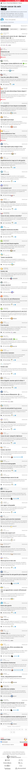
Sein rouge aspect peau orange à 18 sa (11, 146)
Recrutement (22, 751)
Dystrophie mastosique (7, 119)
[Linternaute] (7, 763)
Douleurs (3, 633)
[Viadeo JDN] (20, 766)
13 (19, 729)
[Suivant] (26, 729)
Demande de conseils (7, 339)
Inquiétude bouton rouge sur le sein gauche (13, 160)
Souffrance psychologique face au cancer (12, 703)
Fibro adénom (4, 619)
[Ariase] (7, 768)
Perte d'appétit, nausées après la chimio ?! (12, 380)
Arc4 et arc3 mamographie (8, 463)
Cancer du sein (24, 33)
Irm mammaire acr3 (6, 188)
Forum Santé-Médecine (12, 3)
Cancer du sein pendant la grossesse (11, 408)
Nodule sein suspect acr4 (8, 533)
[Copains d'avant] (7, 766)
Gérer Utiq (23, 753)
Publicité (17, 751)
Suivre (4, 9)
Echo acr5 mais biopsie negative (10, 243)
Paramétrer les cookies (16, 753)
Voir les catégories (4, 22)
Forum (4, 3)
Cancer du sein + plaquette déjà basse (11, 436)
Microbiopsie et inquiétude (8, 202)
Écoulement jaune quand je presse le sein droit (14, 311)
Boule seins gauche (6, 605)
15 (22, 729)
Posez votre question (10, 19)
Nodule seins (4, 366)
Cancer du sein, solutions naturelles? (11, 216)
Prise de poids (5, 325)
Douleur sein (4, 271)
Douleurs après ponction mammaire (11, 519)
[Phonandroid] (20, 768)
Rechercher (23, 25)
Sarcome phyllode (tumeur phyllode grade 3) (13, 716)
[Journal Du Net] (20, 760)
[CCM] (7, 760)
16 (11, 732)
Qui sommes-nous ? (7, 751)
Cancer (20, 3)
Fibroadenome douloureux (8, 662)
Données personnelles (7, 753)
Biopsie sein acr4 (5, 546)
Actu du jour (5, 742)
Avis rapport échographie (8, 505)
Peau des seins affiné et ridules (9, 77)
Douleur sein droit (6, 285)
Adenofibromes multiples (8, 689)
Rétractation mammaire (7, 353)
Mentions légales (6, 754)
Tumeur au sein (5, 174)
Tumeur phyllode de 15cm (8, 133)
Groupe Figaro (12, 754)
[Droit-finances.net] (20, 763)
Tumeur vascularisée (6, 257)
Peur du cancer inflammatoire (9, 394)
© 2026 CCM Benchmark (20, 754)
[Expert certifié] (13, 84)
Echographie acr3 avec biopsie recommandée (13, 106)
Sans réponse (14, 29)
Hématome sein (5, 51)
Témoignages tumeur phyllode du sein (11, 63)
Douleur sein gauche (6, 491)
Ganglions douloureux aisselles (9, 229)
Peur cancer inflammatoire (8, 422)
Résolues (24, 29)
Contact (13, 751)
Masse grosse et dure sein (8, 560)
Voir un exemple (23, 742)
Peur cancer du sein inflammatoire (10, 299)
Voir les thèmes (11, 22)
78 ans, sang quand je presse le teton (11, 676)
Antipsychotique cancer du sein (9, 477)
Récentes (5, 29)
